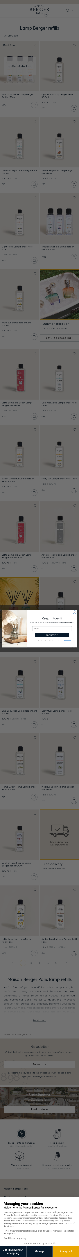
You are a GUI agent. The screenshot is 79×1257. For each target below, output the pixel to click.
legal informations (67, 639)
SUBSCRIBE (52, 635)
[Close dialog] (74, 612)
